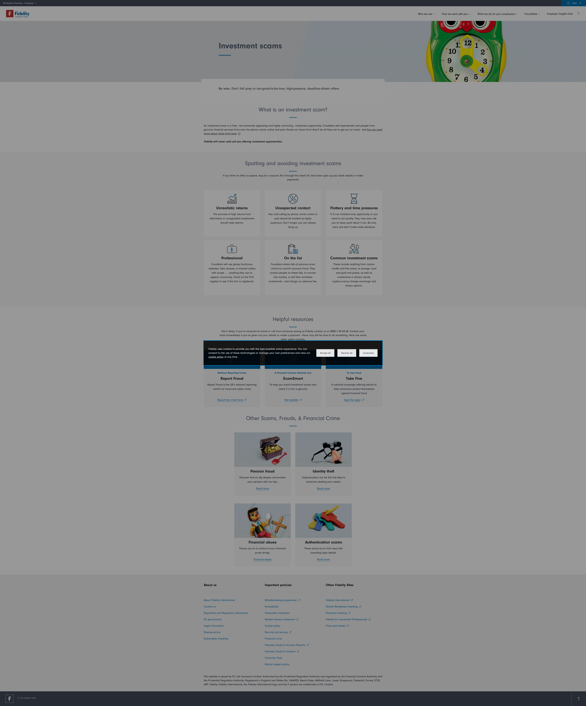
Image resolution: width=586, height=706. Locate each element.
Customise (368, 353)
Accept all (325, 353)
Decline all (346, 353)
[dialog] (293, 353)
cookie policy (216, 356)
